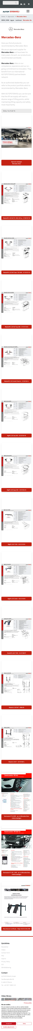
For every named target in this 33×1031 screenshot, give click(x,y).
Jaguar (12, 20)
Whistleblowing (6, 967)
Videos (3, 950)
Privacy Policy (5, 961)
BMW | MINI (5, 20)
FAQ (2, 956)
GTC (2, 964)
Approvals (11, 16)
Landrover (18, 20)
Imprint (3, 958)
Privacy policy (28, 1003)
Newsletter (4, 947)
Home (3, 16)
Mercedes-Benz (28, 20)
